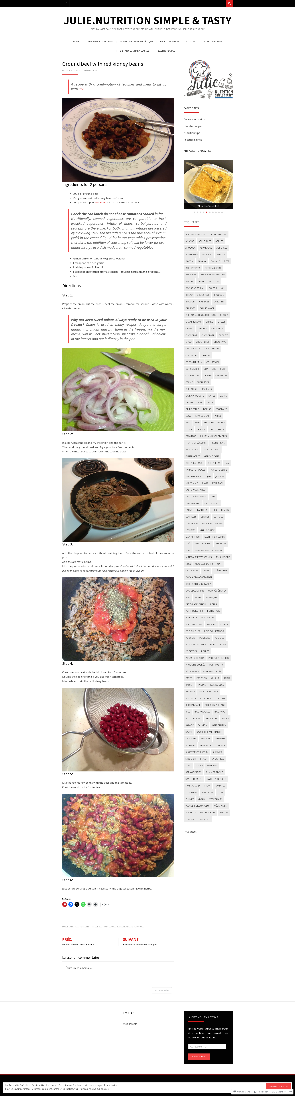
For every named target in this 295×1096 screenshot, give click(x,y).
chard (209, 321)
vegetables (215, 799)
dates (211, 395)
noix (188, 563)
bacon (189, 261)
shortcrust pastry (196, 752)
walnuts (190, 812)
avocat (221, 254)
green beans (211, 456)
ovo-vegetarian (194, 590)
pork (223, 644)
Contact (191, 41)
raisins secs (217, 684)
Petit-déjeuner (194, 610)
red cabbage (192, 704)
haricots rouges (195, 469)
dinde (209, 402)
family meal (202, 415)
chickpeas (217, 328)
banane (215, 261)
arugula (190, 247)
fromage (190, 436)
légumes (190, 530)
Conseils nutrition (194, 119)
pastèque (211, 597)
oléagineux (220, 570)
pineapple (191, 617)
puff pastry (216, 664)
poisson (190, 637)
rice (187, 711)
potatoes (191, 651)
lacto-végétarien (195, 496)
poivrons (204, 637)
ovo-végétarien (217, 590)
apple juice (205, 241)
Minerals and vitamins (208, 550)
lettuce (218, 516)
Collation (212, 362)
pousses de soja (194, 657)
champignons (193, 321)
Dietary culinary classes (134, 50)
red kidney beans (125, 926)
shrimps (217, 752)
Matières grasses (214, 536)
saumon (205, 738)
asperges (221, 247)
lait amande (192, 503)
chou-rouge (192, 348)
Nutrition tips (192, 133)
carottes (219, 301)
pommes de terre (195, 644)
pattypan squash (195, 604)
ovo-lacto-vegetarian (198, 577)
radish (189, 684)
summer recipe (214, 772)
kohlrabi (217, 483)
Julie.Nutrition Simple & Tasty (147, 20)
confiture (210, 368)
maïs (188, 543)
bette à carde (213, 268)
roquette (211, 718)
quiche (215, 678)
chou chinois (212, 348)
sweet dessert (194, 778)
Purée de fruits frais (208, 205)
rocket (197, 718)
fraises (201, 429)
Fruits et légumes (196, 442)
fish (197, 422)
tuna (221, 792)
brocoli (190, 301)
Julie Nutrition (73, 70)
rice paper (220, 711)
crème (189, 382)
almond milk (219, 234)
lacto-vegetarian (195, 489)
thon (207, 785)
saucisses (191, 738)
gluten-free (192, 456)
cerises (224, 314)
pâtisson (201, 678)
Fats (188, 422)
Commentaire (162, 990)
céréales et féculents (198, 388)
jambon (219, 476)
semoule (220, 745)
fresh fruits (216, 429)
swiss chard (192, 785)
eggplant (221, 409)
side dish (190, 758)
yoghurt (190, 819)
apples (219, 241)
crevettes (221, 375)
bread (189, 294)
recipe (221, 698)
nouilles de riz (204, 563)
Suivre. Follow (199, 1056)
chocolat (191, 335)
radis (227, 678)
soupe (199, 765)
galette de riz (211, 449)
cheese (221, 321)
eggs (188, 415)
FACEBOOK (190, 831)
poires (224, 624)
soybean (212, 765)
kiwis (205, 483)
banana (201, 261)
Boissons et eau (194, 288)
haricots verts (218, 469)
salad (225, 718)
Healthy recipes (166, 50)
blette (189, 281)
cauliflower (207, 308)
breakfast (203, 294)
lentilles (191, 516)
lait (212, 496)
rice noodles (202, 711)
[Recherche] (229, 3)
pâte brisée (192, 671)
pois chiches (192, 631)
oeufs (206, 570)
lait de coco (211, 503)
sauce (188, 731)
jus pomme (191, 483)
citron (206, 355)
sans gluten (218, 725)
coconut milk (193, 362)
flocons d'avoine (214, 422)
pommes (219, 637)
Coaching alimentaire (100, 41)
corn (223, 368)
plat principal (194, 624)
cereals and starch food (200, 314)
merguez (221, 543)
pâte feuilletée (212, 671)
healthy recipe (194, 476)
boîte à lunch (217, 288)
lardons (202, 509)
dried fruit (192, 409)
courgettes (192, 375)
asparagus (206, 247)
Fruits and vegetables (213, 436)
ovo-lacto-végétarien (198, 583)
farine (217, 415)
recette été (207, 698)
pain (188, 597)
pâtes (188, 678)
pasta (198, 597)
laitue (189, 509)
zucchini (205, 819)
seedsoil (190, 745)
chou (188, 341)
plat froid (207, 617)
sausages (220, 738)
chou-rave (220, 341)
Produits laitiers (218, 657)
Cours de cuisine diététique (136, 41)
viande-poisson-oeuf (197, 805)
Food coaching (213, 41)
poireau (211, 624)
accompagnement (196, 234)
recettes (190, 698)
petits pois (213, 610)
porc (213, 644)
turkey (189, 799)
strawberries (193, 772)
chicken (202, 328)
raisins (202, 684)
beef (101, 926)
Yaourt (224, 812)
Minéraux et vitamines (198, 557)
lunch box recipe (212, 523)
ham (227, 462)
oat (219, 563)
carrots (190, 308)
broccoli (218, 294)
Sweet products (216, 778)
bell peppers (193, 268)
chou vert (191, 355)
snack (203, 758)
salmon (202, 725)
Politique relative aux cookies (94, 1088)
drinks (207, 409)
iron (82, 89)
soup (188, 765)
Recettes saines (169, 41)
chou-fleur (202, 341)
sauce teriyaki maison (209, 731)
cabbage (204, 301)
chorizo (223, 335)
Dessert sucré (193, 402)
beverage (190, 274)
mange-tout (192, 536)
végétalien (220, 805)
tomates (220, 785)
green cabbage (194, 462)
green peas (213, 462)
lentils (205, 516)
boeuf (201, 281)
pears (213, 604)
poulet (205, 651)
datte (223, 395)
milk (188, 550)
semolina (205, 745)
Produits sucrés (195, 664)
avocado (207, 254)
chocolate (207, 335)
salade (189, 725)
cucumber (203, 382)
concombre (192, 368)
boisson (214, 281)
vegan (201, 799)
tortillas (207, 792)
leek (214, 509)
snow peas (218, 758)
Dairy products (194, 395)
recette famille (208, 691)
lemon (225, 509)
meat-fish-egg (203, 543)
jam (209, 476)
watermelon (207, 812)
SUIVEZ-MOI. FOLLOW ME (203, 1017)
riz (187, 718)
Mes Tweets (130, 1024)
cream (207, 375)
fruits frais (218, 442)
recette (190, 691)
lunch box (191, 523)
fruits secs (192, 449)
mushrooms (223, 557)
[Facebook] (65, 3)
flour (189, 429)
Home (76, 41)
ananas (189, 241)
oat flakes (191, 570)
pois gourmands (214, 631)
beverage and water (213, 274)
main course (110, 926)
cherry (189, 328)
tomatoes (100, 202)
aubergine (191, 254)
